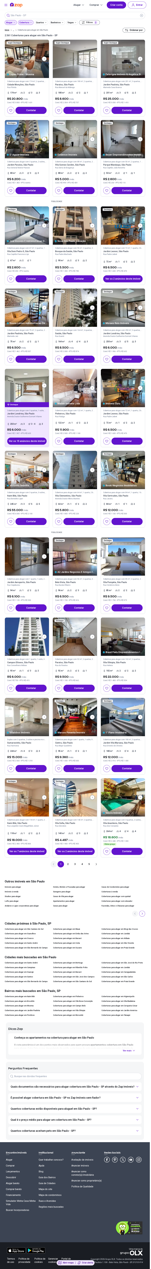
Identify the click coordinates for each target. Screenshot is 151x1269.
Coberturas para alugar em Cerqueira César (119, 1006)
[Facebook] (107, 1159)
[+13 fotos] (123, 59)
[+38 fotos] (27, 470)
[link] (27, 78)
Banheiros (56, 22)
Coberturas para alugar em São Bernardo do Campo (26, 948)
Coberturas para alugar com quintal (116, 896)
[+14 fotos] (27, 225)
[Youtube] (131, 1159)
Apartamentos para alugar (63, 901)
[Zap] (20, 5)
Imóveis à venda (11, 892)
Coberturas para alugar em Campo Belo (69, 1006)
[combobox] (75, 15)
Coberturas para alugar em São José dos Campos (74, 977)
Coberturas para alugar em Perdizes (20, 1015)
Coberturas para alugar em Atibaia (115, 938)
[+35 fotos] (27, 797)
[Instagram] (139, 1159)
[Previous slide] (135, 914)
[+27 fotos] (75, 139)
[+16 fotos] (123, 797)
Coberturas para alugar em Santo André (21, 943)
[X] (123, 1159)
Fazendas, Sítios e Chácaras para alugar (117, 906)
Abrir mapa (68, 1262)
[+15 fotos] (123, 637)
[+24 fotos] (27, 637)
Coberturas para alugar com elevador (116, 901)
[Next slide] (44, 59)
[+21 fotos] (27, 139)
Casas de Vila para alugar (63, 896)
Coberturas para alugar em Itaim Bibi (20, 996)
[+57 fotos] (75, 388)
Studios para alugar (13, 896)
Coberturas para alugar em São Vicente (117, 943)
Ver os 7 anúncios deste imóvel (26, 851)
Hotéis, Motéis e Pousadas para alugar (69, 887)
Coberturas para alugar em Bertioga (68, 963)
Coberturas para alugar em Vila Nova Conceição (73, 1001)
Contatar (31, 110)
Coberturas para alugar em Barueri (67, 938)
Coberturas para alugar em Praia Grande (117, 948)
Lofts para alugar (12, 901)
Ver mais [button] (127, 1050)
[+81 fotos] (75, 717)
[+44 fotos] (75, 308)
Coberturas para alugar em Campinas (20, 967)
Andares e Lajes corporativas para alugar (22, 906)
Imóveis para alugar (13, 887)
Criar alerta (87, 1262)
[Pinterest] (115, 1159)
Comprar (94, 5)
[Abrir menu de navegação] (5, 5)
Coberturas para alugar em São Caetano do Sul (24, 929)
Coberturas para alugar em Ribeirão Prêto (70, 967)
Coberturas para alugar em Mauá (66, 929)
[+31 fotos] (75, 556)
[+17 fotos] (75, 59)
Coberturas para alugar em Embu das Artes (71, 934)
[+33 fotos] (123, 556)
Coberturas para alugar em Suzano (67, 948)
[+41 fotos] (27, 385)
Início (7, 30)
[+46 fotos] (27, 308)
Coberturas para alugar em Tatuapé (115, 1015)
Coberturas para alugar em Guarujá (19, 972)
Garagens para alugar (61, 892)
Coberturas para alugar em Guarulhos (20, 934)
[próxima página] (96, 864)
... (13, 30)
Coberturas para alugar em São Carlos (117, 977)
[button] (123, 245)
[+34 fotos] (75, 637)
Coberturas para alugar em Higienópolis (117, 996)
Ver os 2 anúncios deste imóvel (122, 278)
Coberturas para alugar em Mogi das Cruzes (119, 929)
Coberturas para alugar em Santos (19, 977)
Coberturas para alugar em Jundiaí (115, 934)
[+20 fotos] (123, 308)
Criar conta (116, 5)
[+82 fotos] (27, 717)
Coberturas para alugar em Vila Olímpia (69, 1010)
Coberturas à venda (109, 892)
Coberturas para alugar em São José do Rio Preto (122, 963)
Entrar (139, 5)
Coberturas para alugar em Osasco (19, 938)
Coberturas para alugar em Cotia (66, 943)
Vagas (71, 22)
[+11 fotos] (75, 225)
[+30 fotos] (27, 59)
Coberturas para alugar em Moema (19, 1006)
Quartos (40, 22)
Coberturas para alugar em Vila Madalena (118, 1001)
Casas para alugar (60, 906)
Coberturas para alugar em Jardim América (119, 1010)
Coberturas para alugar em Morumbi (68, 1015)
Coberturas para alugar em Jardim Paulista (22, 1010)
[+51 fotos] (75, 797)
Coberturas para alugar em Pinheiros (68, 996)
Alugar (77, 5)
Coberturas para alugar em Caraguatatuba (118, 972)
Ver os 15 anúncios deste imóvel (27, 441)
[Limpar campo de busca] (142, 15)
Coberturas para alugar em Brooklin (19, 1001)
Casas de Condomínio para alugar (115, 887)
